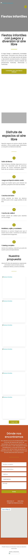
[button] (25, 6)
